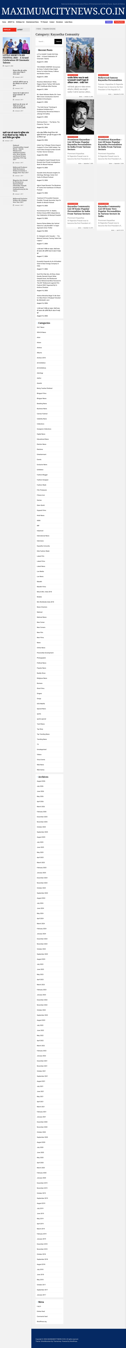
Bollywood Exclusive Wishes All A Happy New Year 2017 (20, 200)
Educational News (43, 439)
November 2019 (42, 1188)
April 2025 (40, 857)
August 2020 (41, 1142)
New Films (40, 637)
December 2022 (42, 1000)
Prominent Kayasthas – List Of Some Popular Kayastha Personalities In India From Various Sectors (79, 144)
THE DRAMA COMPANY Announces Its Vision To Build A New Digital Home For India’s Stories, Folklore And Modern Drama (48, 70)
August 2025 (41, 837)
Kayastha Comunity (43, 546)
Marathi (39, 582)
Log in (39, 1306)
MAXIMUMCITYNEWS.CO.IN (63, 10)
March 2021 (41, 1107)
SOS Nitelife (41, 704)
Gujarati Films (41, 510)
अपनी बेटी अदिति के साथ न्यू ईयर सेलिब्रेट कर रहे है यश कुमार (20, 83)
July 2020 (40, 1147)
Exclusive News (42, 465)
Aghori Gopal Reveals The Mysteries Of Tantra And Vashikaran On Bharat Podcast (49, 187)
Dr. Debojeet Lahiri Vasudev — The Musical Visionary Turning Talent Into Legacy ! (49, 238)
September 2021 (42, 1076)
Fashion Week (41, 485)
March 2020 (41, 1168)
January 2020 (41, 1178)
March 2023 (41, 985)
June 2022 (40, 1030)
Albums (39, 353)
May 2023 (40, 974)
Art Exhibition (41, 363)
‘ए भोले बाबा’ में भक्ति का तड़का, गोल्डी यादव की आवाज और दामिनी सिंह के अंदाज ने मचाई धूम (48, 310)
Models (39, 597)
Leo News (40, 576)
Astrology (40, 373)
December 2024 (42, 878)
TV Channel (44, 22)
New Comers (41, 627)
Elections (40, 449)
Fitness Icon (41, 495)
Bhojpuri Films (41, 393)
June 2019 (40, 1213)
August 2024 (41, 898)
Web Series (40, 770)
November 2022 (42, 1005)
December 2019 (42, 1183)
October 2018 (41, 1254)
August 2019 (41, 1203)
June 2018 (40, 1274)
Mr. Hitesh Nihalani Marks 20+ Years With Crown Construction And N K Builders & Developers (49, 96)
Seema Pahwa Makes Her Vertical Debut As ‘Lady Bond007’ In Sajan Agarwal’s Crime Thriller (48, 225)
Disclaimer (59, 22)
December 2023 (42, 939)
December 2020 (42, 1122)
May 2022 (40, 1035)
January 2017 (41, 1295)
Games (39, 500)
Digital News (41, 434)
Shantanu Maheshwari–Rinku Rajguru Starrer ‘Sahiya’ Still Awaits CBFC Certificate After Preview (48, 84)
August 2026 (41, 781)
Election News (41, 444)
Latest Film (40, 556)
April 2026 (40, 801)
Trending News (42, 739)
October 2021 (41, 1071)
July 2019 (40, 1208)
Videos (39, 754)
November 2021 (42, 1066)
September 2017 (42, 1290)
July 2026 (40, 786)
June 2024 (40, 908)
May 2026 (40, 796)
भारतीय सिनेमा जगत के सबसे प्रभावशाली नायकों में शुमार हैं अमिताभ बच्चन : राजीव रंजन (78, 80)
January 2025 (41, 873)
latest (20, 30)
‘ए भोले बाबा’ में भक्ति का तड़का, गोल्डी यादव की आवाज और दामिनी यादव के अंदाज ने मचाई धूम (49, 251)
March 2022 (41, 1046)
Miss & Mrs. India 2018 (44, 592)
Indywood (40, 531)
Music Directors (42, 607)
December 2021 (42, 1061)
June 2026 (40, 791)
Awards (39, 383)
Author (39, 378)
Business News (42, 409)
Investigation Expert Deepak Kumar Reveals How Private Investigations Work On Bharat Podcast (48, 162)
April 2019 (40, 1224)
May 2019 (40, 1219)
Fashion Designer (42, 480)
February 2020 (41, 1173)
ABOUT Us (11, 22)
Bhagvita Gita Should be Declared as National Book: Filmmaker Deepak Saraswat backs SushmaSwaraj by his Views (20, 185)
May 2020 (40, 1157)
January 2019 (41, 1239)
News (39, 643)
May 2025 (40, 852)
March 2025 (41, 862)
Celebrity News (42, 419)
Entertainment (41, 454)
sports (39, 714)
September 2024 (42, 893)
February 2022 (41, 1051)
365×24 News (41, 332)
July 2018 (40, 1269)
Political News (41, 663)
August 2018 (41, 1264)
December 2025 (42, 817)
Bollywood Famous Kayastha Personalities (110, 78)
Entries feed (41, 1311)
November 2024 (42, 883)
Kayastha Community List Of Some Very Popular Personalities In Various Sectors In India (109, 211)
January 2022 (41, 1056)
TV (38, 744)
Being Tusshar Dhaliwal (44, 388)
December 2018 (42, 1244)
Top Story (40, 729)
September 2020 (42, 1137)
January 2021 (41, 1117)
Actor (38, 337)
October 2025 (41, 827)
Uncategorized (41, 749)
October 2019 (41, 1193)
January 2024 (41, 934)
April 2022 (40, 1040)
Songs (39, 698)
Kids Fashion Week (43, 551)
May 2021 (40, 1096)
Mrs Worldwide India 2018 (45, 602)
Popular (7, 30)
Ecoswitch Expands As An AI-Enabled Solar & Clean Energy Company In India (49, 263)
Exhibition (40, 470)
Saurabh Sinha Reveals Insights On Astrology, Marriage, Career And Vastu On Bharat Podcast (48, 175)
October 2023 (41, 949)
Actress (39, 348)
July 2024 (40, 903)
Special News (41, 709)
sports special (41, 719)
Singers (39, 693)
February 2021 (41, 1112)
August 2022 (41, 1020)
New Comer (41, 622)
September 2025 (42, 832)
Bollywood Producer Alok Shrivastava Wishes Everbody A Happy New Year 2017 (21, 169)
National (39, 612)
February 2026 (41, 812)
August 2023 (41, 959)
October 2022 (41, 1010)
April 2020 (40, 1163)
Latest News (68, 22)
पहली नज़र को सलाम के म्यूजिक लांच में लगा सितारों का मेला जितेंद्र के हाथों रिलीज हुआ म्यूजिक (16, 135)
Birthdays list (20, 22)
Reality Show (41, 673)
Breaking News (42, 403)
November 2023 (42, 944)
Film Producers (42, 490)
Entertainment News (32, 22)
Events (39, 459)
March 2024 (41, 923)
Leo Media (40, 571)
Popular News (41, 668)
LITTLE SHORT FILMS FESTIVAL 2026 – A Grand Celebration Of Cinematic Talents (16, 59)
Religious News (42, 678)
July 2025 (40, 842)
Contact (52, 22)
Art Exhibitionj (41, 368)
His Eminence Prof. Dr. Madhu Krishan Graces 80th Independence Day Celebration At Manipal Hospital (49, 213)
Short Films (40, 688)
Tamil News (41, 724)
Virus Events (41, 760)
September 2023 (42, 954)
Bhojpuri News (41, 398)
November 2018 (42, 1249)
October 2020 (41, 1132)
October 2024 (41, 888)
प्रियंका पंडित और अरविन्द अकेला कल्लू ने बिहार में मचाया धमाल (20, 72)
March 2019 (41, 1229)
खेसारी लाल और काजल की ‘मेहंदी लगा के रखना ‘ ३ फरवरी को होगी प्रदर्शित (20, 106)
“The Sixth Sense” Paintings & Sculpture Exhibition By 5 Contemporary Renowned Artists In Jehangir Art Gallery (48, 110)
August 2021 (41, 1081)
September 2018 (42, 1259)
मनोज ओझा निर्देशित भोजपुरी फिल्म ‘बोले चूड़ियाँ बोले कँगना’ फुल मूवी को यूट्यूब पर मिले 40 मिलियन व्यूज (49, 134)
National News (41, 617)
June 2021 (40, 1091)
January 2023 (41, 995)
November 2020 (42, 1127)
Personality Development (45, 653)
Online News (41, 648)
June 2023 (40, 969)
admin (80, 96)
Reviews (39, 683)
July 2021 (40, 1086)
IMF (38, 526)
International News (43, 536)
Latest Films (41, 561)
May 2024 (40, 913)
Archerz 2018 (41, 358)
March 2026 (41, 807)
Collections (40, 424)
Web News (40, 765)
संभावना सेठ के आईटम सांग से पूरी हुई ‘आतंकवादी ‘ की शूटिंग (21, 94)
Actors (39, 342)
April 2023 (40, 979)
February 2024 (41, 929)
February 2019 (41, 1234)
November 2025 (42, 822)
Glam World (41, 505)
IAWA (38, 520)
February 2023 (41, 990)
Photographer (41, 658)
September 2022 (42, 1015)
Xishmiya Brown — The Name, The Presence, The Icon (48, 123)
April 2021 (40, 1102)
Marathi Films (41, 587)
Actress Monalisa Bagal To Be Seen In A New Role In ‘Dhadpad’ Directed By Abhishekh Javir (48, 298)
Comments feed (42, 1316)
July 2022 (40, 1025)
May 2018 (40, 1280)
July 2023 (40, 964)
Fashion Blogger (42, 475)
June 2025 (40, 847)
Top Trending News (43, 734)
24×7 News (40, 327)
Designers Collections (44, 429)
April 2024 (40, 918)
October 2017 (41, 1285)
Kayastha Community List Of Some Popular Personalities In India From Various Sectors (79, 210)
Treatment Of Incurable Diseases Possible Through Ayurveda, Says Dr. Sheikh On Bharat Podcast (49, 200)
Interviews (40, 541)
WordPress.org (41, 1321)
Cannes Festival (42, 414)
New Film (40, 632)
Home (4, 22)
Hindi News (40, 515)
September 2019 (42, 1198)
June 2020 (40, 1152)
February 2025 (41, 868)
